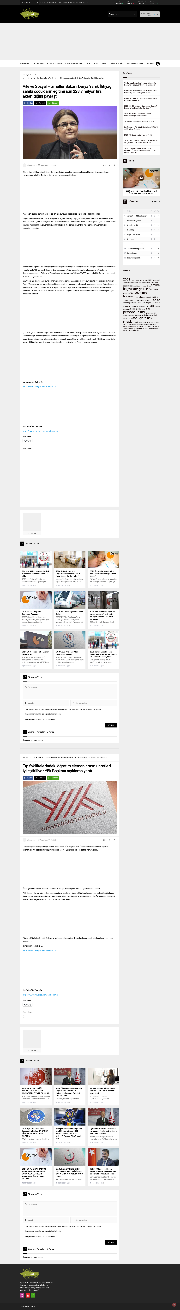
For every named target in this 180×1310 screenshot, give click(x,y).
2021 (126, 279)
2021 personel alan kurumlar (139, 280)
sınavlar (128, 321)
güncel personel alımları (140, 300)
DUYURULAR (36, 757)
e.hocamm (31, 165)
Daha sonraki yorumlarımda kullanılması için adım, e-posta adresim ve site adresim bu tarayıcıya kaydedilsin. (63, 709)
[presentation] (125, 178)
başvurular (142, 289)
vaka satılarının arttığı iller (132, 324)
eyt (137, 297)
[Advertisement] (90, 41)
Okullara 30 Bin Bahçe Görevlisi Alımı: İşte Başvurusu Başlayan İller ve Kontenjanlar (140, 84)
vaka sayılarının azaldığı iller (146, 328)
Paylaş (30, 103)
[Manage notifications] (174, 1305)
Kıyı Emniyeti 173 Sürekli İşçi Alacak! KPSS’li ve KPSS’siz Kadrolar (141, 128)
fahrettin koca (144, 297)
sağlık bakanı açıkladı (149, 315)
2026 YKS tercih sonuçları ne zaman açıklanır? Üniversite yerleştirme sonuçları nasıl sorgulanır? (140, 150)
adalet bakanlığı (132, 282)
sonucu (127, 318)
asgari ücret (127, 286)
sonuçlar (138, 318)
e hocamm (135, 294)
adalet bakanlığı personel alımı (147, 282)
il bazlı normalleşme (144, 303)
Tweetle (42, 103)
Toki (136, 322)
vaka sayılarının (130, 328)
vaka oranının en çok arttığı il (149, 322)
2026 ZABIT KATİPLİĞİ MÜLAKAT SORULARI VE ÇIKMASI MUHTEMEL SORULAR (141, 142)
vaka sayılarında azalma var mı (139, 325)
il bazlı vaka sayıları (130, 306)
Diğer (34, 75)
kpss (143, 309)
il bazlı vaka (156, 303)
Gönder (55, 103)
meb (148, 308)
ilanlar (156, 300)
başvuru (129, 289)
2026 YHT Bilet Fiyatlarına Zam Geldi (138, 135)
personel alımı (134, 312)
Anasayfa (26, 75)
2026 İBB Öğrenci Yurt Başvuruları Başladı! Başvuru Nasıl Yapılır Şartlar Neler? (140, 107)
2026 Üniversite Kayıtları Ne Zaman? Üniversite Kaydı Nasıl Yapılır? (138, 115)
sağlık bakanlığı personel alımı (132, 315)
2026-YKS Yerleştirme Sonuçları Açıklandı (56, 2)
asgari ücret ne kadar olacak (142, 286)
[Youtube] (28, 1295)
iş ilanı (150, 305)
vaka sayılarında (147, 324)
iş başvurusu (141, 306)
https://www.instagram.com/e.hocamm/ (39, 950)
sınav (148, 318)
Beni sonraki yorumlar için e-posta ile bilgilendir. (43, 714)
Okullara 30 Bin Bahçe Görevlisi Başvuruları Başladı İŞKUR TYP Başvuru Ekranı (140, 92)
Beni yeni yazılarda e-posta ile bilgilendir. (40, 719)
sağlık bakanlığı (150, 313)
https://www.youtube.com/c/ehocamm (40, 995)
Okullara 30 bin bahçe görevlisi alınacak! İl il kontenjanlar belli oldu (140, 99)
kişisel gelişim (135, 309)
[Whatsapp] (33, 1295)
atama (155, 285)
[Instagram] (22, 1295)
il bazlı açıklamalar (129, 303)
